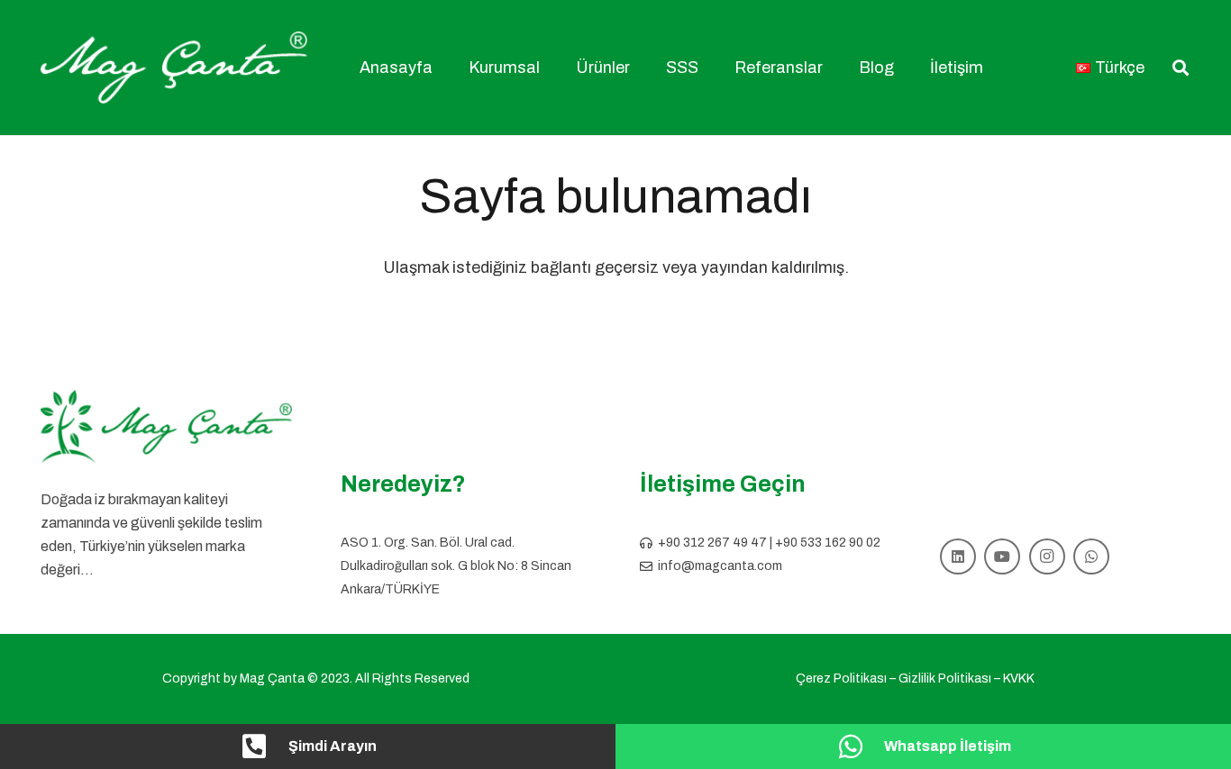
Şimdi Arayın (332, 746)
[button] (550, 67)
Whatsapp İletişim (947, 746)
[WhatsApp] (1091, 556)
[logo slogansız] (166, 427)
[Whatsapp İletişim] (859, 746)
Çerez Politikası (841, 678)
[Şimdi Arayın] (264, 746)
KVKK (1019, 678)
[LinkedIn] (958, 556)
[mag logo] (174, 68)
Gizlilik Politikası (944, 678)
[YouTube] (1002, 556)
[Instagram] (1047, 556)
